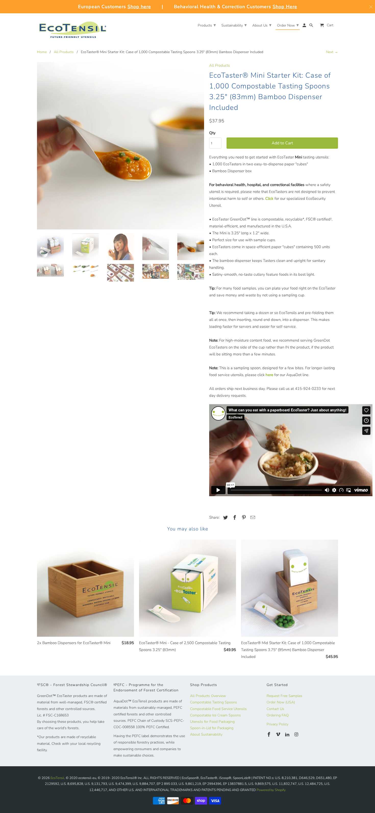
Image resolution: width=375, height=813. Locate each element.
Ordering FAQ (278, 715)
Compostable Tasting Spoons (213, 702)
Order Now (288, 25)
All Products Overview (208, 695)
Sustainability (234, 25)
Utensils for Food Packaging (212, 721)
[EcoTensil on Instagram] (296, 734)
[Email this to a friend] (252, 518)
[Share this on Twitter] (225, 518)
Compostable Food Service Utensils (218, 708)
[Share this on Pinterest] (243, 518)
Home (42, 52)
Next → (332, 52)
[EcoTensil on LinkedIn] (288, 734)
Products (207, 25)
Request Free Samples (284, 695)
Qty (212, 132)
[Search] (311, 26)
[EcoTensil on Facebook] (269, 734)
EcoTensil (57, 778)
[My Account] (305, 26)
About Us (261, 25)
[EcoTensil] (72, 27)
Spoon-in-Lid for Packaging (211, 728)
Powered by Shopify (271, 790)
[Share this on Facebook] (234, 518)
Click (269, 198)
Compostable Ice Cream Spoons (215, 715)
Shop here (139, 7)
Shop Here (285, 7)
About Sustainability (206, 734)
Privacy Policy (277, 724)
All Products (64, 52)
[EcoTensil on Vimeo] (278, 734)
